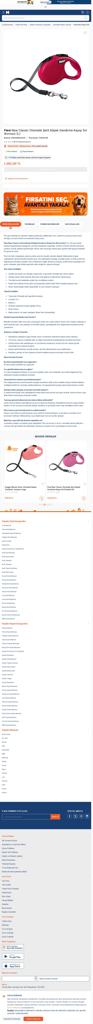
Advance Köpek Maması (10, 694)
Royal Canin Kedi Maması (11, 615)
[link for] (45, 2)
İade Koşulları (72, 224)
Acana (4, 765)
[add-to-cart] (41, 498)
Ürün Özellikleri (10, 224)
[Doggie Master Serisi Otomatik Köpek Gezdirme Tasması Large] (24, 462)
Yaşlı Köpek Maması (9, 640)
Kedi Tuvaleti (6, 541)
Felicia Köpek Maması (10, 690)
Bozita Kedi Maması (9, 607)
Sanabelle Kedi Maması (10, 584)
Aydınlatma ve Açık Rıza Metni (14, 844)
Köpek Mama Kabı (8, 671)
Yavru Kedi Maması (8, 529)
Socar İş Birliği (7, 933)
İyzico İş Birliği (7, 937)
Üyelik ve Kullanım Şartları (12, 856)
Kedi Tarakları (7, 564)
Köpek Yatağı (6, 678)
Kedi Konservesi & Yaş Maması (13, 549)
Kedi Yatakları (7, 560)
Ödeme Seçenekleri (49, 224)
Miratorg (5, 758)
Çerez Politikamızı (14, 1008)
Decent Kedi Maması (9, 576)
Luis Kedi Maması (8, 595)
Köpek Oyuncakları (8, 667)
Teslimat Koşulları (9, 864)
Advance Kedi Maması (10, 588)
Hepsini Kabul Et (33, 1019)
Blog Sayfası (7, 908)
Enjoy (4, 769)
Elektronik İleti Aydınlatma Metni (14, 872)
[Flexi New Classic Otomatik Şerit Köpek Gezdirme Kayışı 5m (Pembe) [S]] (66, 462)
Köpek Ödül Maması (9, 659)
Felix (3, 785)
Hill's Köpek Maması (9, 717)
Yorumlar (30, 224)
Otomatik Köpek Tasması (62, 25)
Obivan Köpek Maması (10, 702)
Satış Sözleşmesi (8, 860)
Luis (3, 777)
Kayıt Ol (55, 817)
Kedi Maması (6, 525)
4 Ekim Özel (6, 921)
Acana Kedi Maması (9, 599)
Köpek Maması (7, 628)
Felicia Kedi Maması (9, 580)
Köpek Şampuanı (8, 682)
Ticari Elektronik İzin (10, 868)
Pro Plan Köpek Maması (10, 721)
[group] (45, 76)
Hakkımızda (6, 892)
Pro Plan (5, 738)
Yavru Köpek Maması (9, 632)
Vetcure (4, 781)
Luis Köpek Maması (9, 698)
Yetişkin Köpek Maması (10, 636)
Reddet (10, 1010)
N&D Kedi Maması (8, 619)
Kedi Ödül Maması (8, 553)
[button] (40, 504)
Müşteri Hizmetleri (9, 912)
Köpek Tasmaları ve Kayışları (40, 25)
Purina (4, 789)
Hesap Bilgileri (7, 900)
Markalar (5, 925)
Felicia (4, 792)
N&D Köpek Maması (9, 725)
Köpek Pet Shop (21, 25)
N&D (3, 754)
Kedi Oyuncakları (8, 557)
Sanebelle (5, 750)
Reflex (4, 761)
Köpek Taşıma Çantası (10, 663)
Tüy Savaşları (7, 929)
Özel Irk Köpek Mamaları (10, 643)
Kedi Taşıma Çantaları (9, 568)
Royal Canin (6, 734)
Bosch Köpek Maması (9, 686)
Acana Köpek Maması (9, 709)
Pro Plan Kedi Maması (9, 611)
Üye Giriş (5, 881)
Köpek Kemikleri (8, 655)
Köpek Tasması (7, 675)
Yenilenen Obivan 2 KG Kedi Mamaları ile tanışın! (45, 7)
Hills (3, 746)
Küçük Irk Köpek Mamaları (11, 647)
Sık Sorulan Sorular (9, 840)
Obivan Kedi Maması (9, 591)
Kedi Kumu (6, 545)
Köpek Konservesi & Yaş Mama (13, 651)
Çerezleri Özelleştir (12, 1019)
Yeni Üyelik (6, 885)
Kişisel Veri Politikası (10, 852)
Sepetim (5, 904)
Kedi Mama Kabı (7, 572)
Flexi (8, 130)
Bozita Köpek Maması (9, 706)
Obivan (4, 773)
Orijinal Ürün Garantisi (10, 889)
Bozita (4, 742)
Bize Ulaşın (6, 896)
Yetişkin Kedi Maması (9, 537)
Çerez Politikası (8, 848)
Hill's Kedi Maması (8, 603)
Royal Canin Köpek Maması (11, 713)
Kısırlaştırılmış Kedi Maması (11, 533)
